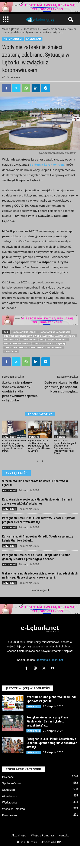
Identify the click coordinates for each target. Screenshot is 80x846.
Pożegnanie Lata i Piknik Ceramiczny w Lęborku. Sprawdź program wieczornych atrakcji (51, 743)
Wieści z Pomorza (13, 808)
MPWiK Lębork (29, 339)
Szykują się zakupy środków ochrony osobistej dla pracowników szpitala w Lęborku (20, 391)
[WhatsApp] (26, 88)
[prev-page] (38, 461)
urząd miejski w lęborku (53, 339)
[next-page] (43, 461)
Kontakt (64, 835)
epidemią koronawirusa (47, 164)
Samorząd (33, 39)
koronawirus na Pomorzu (55, 332)
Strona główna (10, 29)
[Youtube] (53, 668)
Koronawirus (31, 29)
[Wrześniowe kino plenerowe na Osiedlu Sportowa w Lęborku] (12, 703)
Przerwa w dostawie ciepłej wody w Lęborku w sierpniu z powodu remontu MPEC (14, 445)
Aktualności (13, 39)
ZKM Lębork (10, 351)
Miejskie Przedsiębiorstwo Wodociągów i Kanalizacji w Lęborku (40, 335)
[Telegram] (45, 88)
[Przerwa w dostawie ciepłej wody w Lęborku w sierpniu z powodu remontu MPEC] (14, 429)
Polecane (34, 436)
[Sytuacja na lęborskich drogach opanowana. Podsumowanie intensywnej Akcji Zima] (66, 429)
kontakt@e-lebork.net (49, 659)
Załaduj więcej (39, 590)
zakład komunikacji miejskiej (49, 343)
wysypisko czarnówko (17, 343)
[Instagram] (36, 668)
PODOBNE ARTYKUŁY (40, 414)
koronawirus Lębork (24, 332)
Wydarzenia (9, 802)
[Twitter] (16, 88)
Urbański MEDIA (51, 842)
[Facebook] (6, 88)
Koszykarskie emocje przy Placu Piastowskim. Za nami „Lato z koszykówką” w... (47, 721)
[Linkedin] (36, 88)
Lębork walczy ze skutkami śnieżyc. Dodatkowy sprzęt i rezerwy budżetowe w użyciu (39, 445)
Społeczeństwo (11, 783)
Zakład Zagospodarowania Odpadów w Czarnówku (33, 347)
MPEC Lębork (11, 339)
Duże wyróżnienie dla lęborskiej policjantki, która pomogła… (61, 386)
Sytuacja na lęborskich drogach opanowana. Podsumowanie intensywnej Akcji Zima (65, 447)
